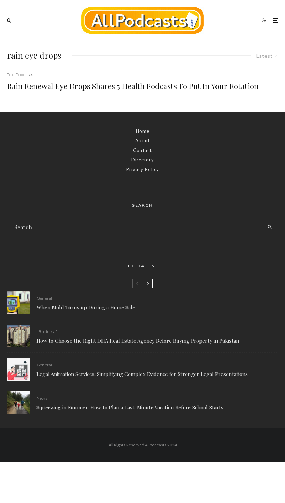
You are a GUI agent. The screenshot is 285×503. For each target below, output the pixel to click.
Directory (142, 159)
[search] (270, 227)
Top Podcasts (20, 74)
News (41, 398)
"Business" (46, 331)
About (142, 140)
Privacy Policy (142, 169)
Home (142, 131)
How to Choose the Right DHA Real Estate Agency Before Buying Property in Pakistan (137, 341)
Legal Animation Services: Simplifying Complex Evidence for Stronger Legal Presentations (142, 374)
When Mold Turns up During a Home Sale (85, 307)
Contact (142, 150)
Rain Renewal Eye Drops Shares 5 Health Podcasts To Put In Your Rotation (133, 86)
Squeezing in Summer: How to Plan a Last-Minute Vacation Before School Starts (129, 407)
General (44, 298)
